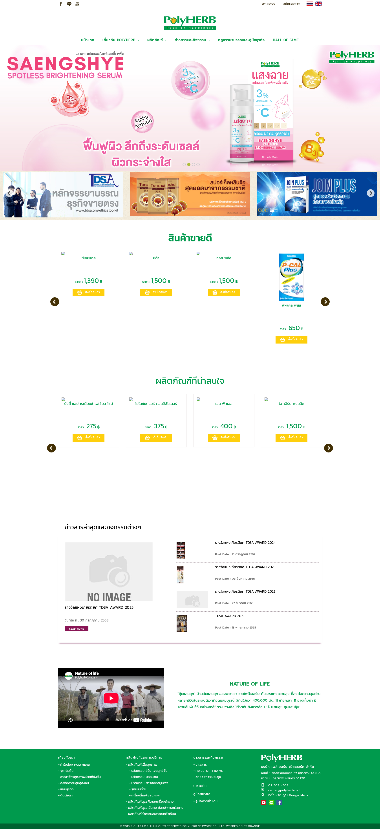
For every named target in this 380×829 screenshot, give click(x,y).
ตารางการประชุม (208, 776)
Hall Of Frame (209, 770)
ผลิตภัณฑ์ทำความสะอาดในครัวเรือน (152, 813)
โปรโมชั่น (200, 786)
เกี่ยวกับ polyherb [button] (119, 39)
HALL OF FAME (286, 39)
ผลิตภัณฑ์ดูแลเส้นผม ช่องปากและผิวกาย (155, 807)
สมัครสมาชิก (291, 4)
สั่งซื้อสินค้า (92, 292)
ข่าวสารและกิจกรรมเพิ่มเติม (291, 525)
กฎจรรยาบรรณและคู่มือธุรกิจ (241, 39)
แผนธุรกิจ (67, 789)
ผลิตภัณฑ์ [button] (155, 39)
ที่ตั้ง (271, 795)
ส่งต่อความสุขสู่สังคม (74, 782)
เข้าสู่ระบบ (268, 4)
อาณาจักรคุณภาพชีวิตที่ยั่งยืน (80, 776)
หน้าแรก (87, 39)
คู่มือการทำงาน (206, 800)
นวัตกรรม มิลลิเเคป (144, 776)
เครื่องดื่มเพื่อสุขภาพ (145, 795)
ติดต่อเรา (66, 795)
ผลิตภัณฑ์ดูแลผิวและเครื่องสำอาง (151, 801)
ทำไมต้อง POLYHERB (75, 764)
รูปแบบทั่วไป (139, 789)
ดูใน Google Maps (295, 795)
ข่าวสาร (201, 764)
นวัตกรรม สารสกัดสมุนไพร (149, 782)
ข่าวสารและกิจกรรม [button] (191, 39)
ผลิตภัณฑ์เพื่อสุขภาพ (142, 764)
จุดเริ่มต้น (66, 770)
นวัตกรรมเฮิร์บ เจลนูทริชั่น (149, 770)
